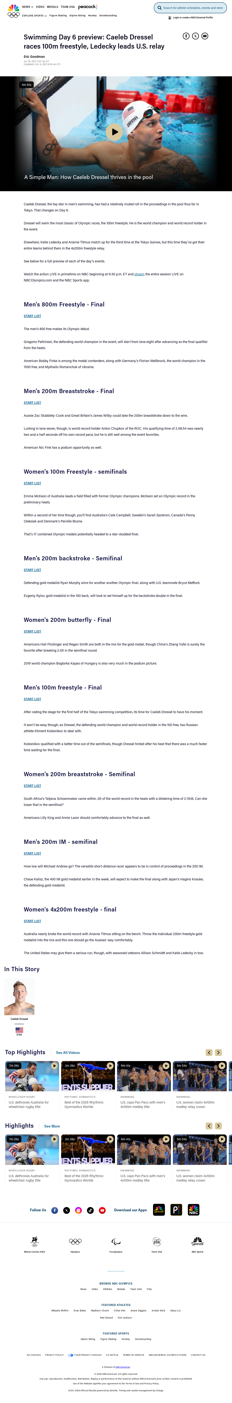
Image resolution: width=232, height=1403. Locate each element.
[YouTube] (102, 1210)
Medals (121, 1289)
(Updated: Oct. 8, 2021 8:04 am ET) (42, 64)
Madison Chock (100, 1311)
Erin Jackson (125, 1318)
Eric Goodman (34, 57)
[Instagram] (78, 1210)
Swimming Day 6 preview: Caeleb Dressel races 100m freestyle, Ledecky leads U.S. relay (94, 42)
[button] (27, 8)
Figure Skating (108, 1339)
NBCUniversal (122, 1367)
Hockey (126, 1339)
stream (139, 274)
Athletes (107, 1289)
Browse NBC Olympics (116, 1284)
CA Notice (112, 1355)
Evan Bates (80, 1311)
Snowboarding (143, 1339)
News (83, 1289)
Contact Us (198, 1355)
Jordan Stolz (158, 1311)
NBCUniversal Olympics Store (168, 1355)
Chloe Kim (120, 1311)
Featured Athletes (116, 1305)
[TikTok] (90, 1210)
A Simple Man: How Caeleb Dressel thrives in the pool (88, 177)
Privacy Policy (54, 1355)
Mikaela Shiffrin (60, 1311)
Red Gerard (106, 1318)
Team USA (136, 1289)
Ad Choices (34, 1355)
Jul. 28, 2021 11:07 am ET (36, 62)
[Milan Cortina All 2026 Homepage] (13, 11)
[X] (66, 1210)
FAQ (149, 1289)
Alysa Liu (175, 1311)
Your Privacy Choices (88, 1355)
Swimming (19, 1024)
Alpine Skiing (88, 1339)
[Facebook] (54, 1210)
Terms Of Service (133, 1355)
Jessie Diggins (139, 1311)
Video (95, 1289)
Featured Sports (116, 1334)
